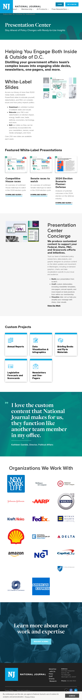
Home (5, 9)
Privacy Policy (9, 690)
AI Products (42, 9)
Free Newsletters (60, 9)
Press (51, 674)
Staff (51, 676)
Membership (27, 9)
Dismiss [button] (72, 695)
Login (60, 4)
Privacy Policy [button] (30, 697)
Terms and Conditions (23, 690)
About (14, 9)
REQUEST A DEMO (41, 642)
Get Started (71, 4)
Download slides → (14, 195)
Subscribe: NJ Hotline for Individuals (19, 14)
